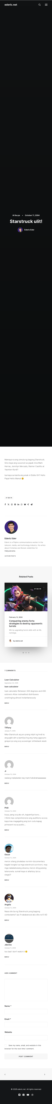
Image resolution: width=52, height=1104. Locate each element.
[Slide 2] (26, 652)
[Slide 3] (28, 652)
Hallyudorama (10, 551)
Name (8, 1006)
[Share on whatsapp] (21, 504)
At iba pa (16, 215)
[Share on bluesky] (24, 504)
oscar (7, 854)
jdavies (8, 945)
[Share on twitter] (8, 504)
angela (8, 904)
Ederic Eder (29, 230)
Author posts (10, 556)
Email (8, 1019)
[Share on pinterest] (15, 504)
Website (8, 1032)
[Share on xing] (28, 504)
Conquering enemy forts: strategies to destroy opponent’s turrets (25, 623)
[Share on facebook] (5, 504)
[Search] (38, 5)
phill (6, 808)
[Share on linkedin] (18, 504)
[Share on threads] (11, 504)
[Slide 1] (23, 652)
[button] (46, 4)
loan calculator (12, 680)
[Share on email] (31, 504)
